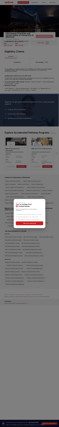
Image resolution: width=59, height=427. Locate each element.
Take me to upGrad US (29, 223)
